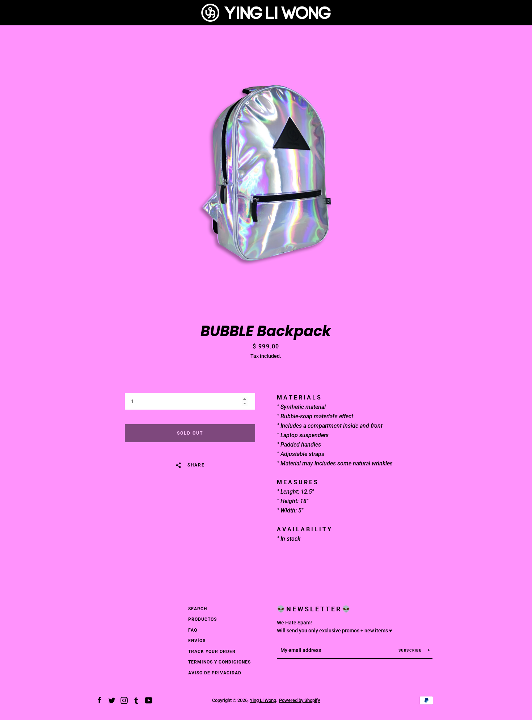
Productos (202, 619)
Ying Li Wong (263, 700)
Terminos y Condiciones (219, 662)
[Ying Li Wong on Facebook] (99, 699)
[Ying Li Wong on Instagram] (124, 699)
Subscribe (410, 650)
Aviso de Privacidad (214, 672)
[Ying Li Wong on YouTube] (148, 699)
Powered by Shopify (299, 700)
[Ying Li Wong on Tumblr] (136, 699)
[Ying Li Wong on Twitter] (111, 699)
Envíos (197, 640)
